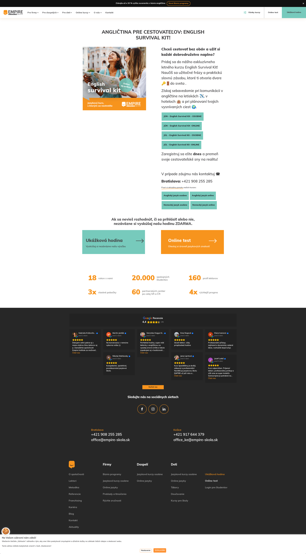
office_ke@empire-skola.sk (195, 440)
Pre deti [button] (66, 13)
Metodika (74, 487)
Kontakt (109, 13)
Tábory (175, 487)
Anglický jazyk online (203, 196)
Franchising (75, 501)
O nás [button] (97, 13)
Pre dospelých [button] (49, 13)
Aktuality (74, 527)
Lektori (72, 481)
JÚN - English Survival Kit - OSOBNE (183, 116)
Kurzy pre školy (179, 501)
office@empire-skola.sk (110, 440)
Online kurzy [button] (82, 13)
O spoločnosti (76, 474)
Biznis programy (112, 474)
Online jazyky (110, 487)
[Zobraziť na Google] (74, 334)
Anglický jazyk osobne (175, 196)
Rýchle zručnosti (112, 501)
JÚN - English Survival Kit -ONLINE (182, 126)
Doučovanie (177, 494)
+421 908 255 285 (106, 435)
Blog (71, 514)
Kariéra (73, 507)
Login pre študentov (216, 487)
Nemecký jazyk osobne (175, 205)
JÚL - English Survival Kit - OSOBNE (182, 135)
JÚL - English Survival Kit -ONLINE (181, 145)
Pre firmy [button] (32, 13)
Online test (273, 13)
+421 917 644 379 (188, 435)
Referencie (75, 494)
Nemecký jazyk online (203, 205)
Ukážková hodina (294, 12)
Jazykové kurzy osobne (116, 481)
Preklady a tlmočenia (114, 494)
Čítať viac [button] (76, 353)
